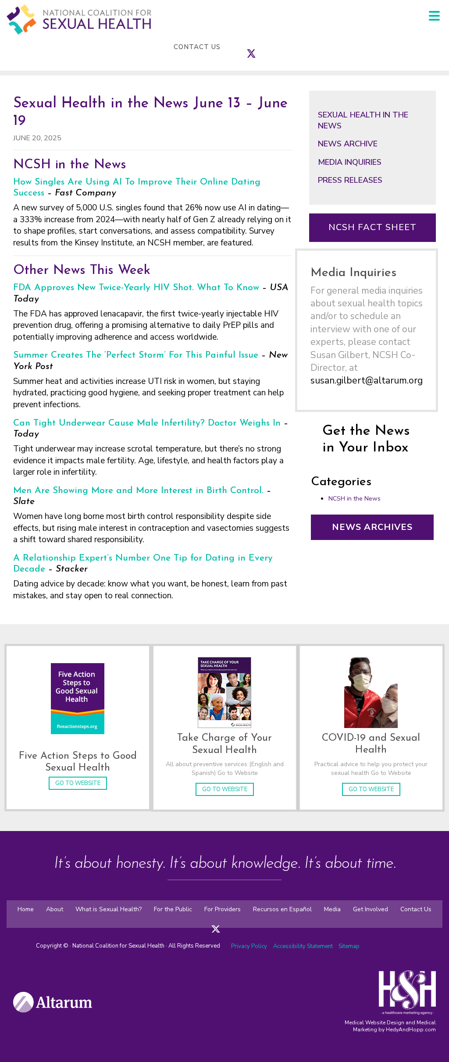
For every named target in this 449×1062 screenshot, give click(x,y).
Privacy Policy (249, 946)
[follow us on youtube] (277, 47)
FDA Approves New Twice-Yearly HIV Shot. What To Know (136, 287)
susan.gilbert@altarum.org (366, 380)
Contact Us (197, 47)
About (54, 909)
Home (26, 909)
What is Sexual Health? (108, 909)
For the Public (173, 909)
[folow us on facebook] (207, 923)
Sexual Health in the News (363, 120)
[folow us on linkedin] (233, 923)
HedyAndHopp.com (411, 1029)
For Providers (222, 909)
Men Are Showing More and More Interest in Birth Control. (138, 490)
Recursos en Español (282, 909)
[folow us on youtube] (242, 923)
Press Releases (350, 180)
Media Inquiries (349, 162)
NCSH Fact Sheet (372, 227)
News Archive (348, 144)
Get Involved (370, 909)
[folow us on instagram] (224, 923)
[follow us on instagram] (260, 47)
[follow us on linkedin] (268, 47)
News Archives (372, 527)
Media (332, 909)
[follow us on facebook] (242, 47)
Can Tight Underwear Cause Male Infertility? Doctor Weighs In (147, 423)
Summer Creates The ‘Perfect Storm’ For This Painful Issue (135, 355)
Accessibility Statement (303, 946)
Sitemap (349, 946)
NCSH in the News (354, 498)
